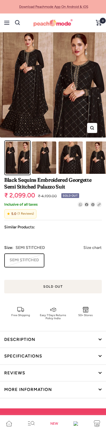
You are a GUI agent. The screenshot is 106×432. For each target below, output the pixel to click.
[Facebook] (86, 204)
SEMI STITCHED (24, 260)
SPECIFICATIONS (23, 356)
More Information (28, 389)
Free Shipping (20, 315)
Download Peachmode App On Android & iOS (53, 7)
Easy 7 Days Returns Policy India (53, 316)
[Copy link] (99, 204)
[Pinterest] (93, 204)
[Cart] (99, 23)
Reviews (14, 372)
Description (19, 339)
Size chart (92, 247)
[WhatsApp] (80, 204)
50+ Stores (85, 315)
